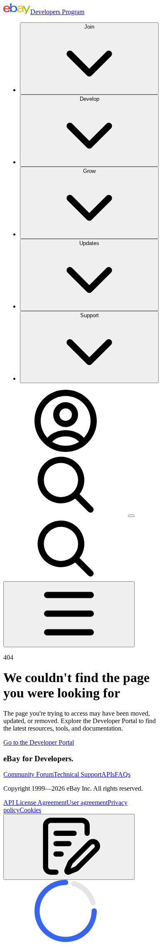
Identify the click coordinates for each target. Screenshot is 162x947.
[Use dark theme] (131, 516)
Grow (89, 171)
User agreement (87, 802)
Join (89, 27)
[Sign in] (65, 449)
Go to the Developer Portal (38, 742)
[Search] (65, 513)
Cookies (30, 809)
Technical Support (77, 774)
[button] (69, 847)
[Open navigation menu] (69, 614)
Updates (89, 243)
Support (89, 315)
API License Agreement (34, 802)
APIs (108, 774)
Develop (89, 99)
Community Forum (28, 774)
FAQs (122, 774)
